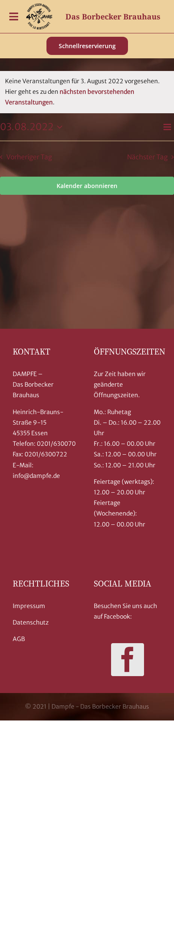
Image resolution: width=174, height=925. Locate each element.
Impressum (29, 606)
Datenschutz (31, 622)
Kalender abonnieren (87, 185)
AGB (19, 639)
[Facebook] (127, 659)
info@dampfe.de (36, 476)
